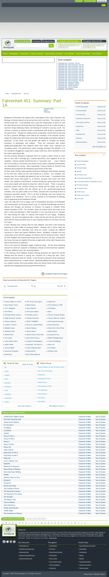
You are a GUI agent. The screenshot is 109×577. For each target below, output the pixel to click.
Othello (6, 475)
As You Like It (8, 425)
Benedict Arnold (9, 331)
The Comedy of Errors (11, 488)
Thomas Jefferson (10, 321)
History (7, 402)
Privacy (102, 574)
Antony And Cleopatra (11, 422)
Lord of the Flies (80, 114)
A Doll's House (80, 192)
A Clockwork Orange (82, 185)
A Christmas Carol (81, 175)
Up (35, 286)
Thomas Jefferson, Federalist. (57, 318)
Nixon (50, 311)
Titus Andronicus (9, 505)
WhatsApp (47, 112)
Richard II (7, 480)
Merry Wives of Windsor (12, 469)
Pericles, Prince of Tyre (12, 477)
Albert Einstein (52, 331)
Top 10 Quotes (100, 417)
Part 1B (59, 286)
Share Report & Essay (55, 552)
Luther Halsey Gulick (11, 341)
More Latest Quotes (24, 406)
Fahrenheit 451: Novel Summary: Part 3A (71, 76)
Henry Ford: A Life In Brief (56, 328)
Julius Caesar (8, 450)
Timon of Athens (9, 502)
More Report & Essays (56, 406)
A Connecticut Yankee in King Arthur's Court (89, 181)
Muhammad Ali (30, 351)
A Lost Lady (79, 198)
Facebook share (49, 109)
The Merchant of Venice (12, 491)
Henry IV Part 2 (9, 439)
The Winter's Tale (10, 499)
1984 (77, 130)
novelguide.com (24, 546)
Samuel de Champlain (11, 351)
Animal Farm (80, 126)
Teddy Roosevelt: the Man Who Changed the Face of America (14, 318)
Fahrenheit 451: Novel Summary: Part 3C (71, 79)
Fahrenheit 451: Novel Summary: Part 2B (71, 71)
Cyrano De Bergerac (54, 341)
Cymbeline (7, 430)
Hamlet (6, 433)
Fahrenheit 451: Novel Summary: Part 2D (71, 74)
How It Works (97, 54)
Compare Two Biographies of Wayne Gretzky (35, 341)
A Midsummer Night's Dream (14, 417)
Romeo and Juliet (10, 486)
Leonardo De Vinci (53, 334)
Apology (78, 171)
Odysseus (79, 138)
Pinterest (14, 541)
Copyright (96, 574)
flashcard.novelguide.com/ (27, 555)
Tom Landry (8, 338)
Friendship (8, 394)
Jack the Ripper (9, 348)
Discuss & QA (101, 106)
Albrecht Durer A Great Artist (35, 334)
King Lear (7, 458)
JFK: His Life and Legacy (34, 301)
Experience (8, 386)
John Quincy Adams (32, 311)
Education (8, 383)
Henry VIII (51, 344)
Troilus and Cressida (11, 508)
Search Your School (85, 565)
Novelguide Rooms (48, 41)
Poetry (7, 371)
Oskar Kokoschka (53, 325)
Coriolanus (7, 428)
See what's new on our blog (87, 546)
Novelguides (13, 54)
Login (103, 5)
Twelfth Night (8, 511)
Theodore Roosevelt (32, 318)
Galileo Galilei (9, 344)
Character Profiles (84, 417)
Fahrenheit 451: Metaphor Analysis (69, 84)
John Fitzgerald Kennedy (55, 321)
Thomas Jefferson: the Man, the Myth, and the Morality (14, 301)
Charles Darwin (31, 331)
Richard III (7, 483)
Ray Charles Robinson (33, 354)
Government (8, 398)
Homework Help (24, 552)
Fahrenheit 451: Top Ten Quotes (68, 87)
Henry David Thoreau (32, 338)
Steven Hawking (31, 328)
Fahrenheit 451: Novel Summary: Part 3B (71, 77)
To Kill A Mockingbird (82, 106)
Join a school (53, 558)
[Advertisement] (54, 23)
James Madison (31, 308)
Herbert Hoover (31, 305)
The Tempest (8, 497)
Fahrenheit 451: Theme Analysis (68, 85)
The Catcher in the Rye (83, 122)
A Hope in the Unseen (82, 195)
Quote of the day (28, 364)
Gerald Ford (51, 301)
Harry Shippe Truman (11, 305)
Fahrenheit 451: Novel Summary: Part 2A (71, 69)
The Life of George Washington (57, 315)
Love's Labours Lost (11, 461)
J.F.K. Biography (10, 308)
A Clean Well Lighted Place (84, 178)
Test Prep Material (54, 565)
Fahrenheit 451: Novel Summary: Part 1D (71, 68)
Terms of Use (88, 574)
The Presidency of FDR (55, 305)
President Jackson (32, 315)
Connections (24, 54)
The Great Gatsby (81, 110)
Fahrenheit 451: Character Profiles (68, 82)
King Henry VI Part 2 (11, 452)
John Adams (52, 308)
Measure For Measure (11, 466)
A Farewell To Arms (81, 188)
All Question (82, 549)
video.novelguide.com (25, 558)
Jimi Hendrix (52, 348)
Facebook (10, 541)
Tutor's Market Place (83, 54)
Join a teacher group (55, 562)
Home (5, 54)
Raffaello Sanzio (10, 328)
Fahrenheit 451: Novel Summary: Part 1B (71, 65)
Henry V (6, 441)
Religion (7, 375)
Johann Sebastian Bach (33, 348)
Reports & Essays (37, 54)
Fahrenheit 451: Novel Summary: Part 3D (71, 81)
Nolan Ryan (8, 354)
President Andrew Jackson (13, 315)
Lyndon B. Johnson (11, 325)
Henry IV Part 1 (9, 436)
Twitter (46, 110)
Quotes (81, 555)
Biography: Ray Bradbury (66, 89)
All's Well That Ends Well (12, 419)
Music (6, 379)
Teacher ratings (83, 568)
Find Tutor (52, 549)
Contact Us (52, 568)
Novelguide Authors (85, 562)
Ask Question (36, 41)
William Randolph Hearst (55, 338)
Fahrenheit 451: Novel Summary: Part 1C (71, 66)
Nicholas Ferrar (52, 351)
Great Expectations (81, 142)
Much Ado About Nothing (12, 472)
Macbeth (7, 464)
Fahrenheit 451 (16, 93)
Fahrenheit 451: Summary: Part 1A (69, 63)
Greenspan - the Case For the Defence (35, 344)
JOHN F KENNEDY (32, 321)
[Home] (8, 44)
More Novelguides (98, 146)
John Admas (8, 311)
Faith (6, 390)
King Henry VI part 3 (11, 455)
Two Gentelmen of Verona (13, 513)
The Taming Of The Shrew (13, 494)
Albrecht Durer (9, 334)
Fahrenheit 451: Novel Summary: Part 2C (71, 73)
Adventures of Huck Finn (83, 118)
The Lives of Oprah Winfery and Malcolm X (35, 325)
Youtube (4, 541)
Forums (81, 558)
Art (5, 367)
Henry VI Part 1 (9, 444)
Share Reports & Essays (54, 54)
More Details (53, 538)
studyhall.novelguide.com (26, 549)
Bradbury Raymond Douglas (56, 274)
